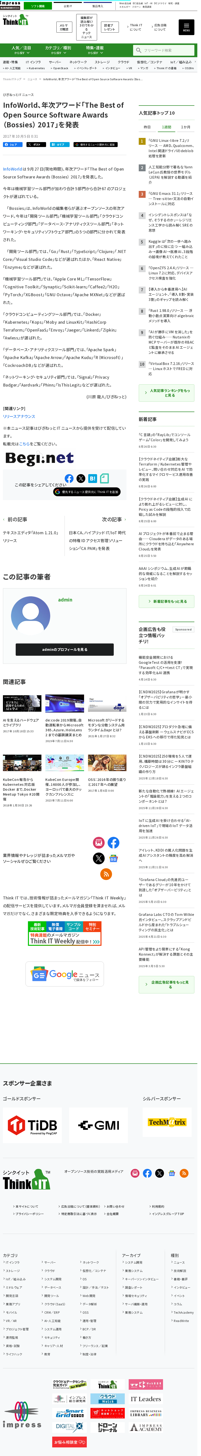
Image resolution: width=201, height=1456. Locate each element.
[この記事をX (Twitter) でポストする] (80, 478)
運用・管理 (89, 1321)
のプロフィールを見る (64, 649)
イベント (179, 1296)
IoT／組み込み (181, 62)
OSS (85, 1312)
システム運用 (53, 1329)
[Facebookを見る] (147, 1173)
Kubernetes (37, 68)
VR (130, 68)
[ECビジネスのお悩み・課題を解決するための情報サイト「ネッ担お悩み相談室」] (69, 1443)
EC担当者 (138, 3)
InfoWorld (13, 169)
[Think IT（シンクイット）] (26, 1186)
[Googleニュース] (113, 858)
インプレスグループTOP (168, 1214)
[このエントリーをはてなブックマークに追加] (92, 478)
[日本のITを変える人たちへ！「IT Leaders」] (146, 1400)
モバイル (11, 1312)
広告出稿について (160, 27)
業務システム (133, 1271)
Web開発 (89, 1296)
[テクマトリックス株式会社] (167, 1122)
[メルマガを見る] (135, 1173)
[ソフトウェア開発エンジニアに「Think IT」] (107, 1386)
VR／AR (11, 1321)
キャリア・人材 (53, 1346)
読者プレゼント (109, 27)
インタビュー (113, 68)
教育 (47, 1354)
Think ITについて (136, 27)
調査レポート (133, 1287)
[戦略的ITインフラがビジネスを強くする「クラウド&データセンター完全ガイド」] (69, 1386)
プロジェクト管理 (17, 1329)
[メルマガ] (99, 843)
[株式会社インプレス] (22, 1415)
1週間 (166, 127)
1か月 (185, 127)
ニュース (32, 79)
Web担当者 (125, 3)
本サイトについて (27, 1206)
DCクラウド (160, 3)
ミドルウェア (14, 1287)
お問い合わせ (116, 1206)
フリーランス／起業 (95, 1346)
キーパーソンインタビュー (142, 1279)
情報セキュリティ (136, 1296)
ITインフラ (33, 62)
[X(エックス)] (99, 858)
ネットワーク (78, 62)
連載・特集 (10, 62)
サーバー (55, 62)
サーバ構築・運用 (136, 1304)
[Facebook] (113, 843)
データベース (52, 1287)
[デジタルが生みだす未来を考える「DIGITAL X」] (69, 1429)
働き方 (87, 1337)
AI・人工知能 (13, 68)
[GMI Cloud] (98, 1125)
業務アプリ (13, 1304)
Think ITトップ (12, 79)
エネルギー (124, 7)
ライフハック (14, 1354)
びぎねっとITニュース (18, 94)
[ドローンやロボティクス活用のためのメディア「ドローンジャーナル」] (107, 1429)
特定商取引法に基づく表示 (79, 1214)
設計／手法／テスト (96, 1287)
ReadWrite (181, 1321)
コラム (178, 1304)
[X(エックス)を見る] (159, 1173)
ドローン (136, 7)
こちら (24, 444)
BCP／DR (89, 1329)
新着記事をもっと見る (170, 601)
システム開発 (53, 1279)
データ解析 (90, 1304)
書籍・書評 (181, 1279)
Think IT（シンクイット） (23, 19)
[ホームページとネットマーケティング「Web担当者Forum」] (146, 1386)
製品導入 (97, 6)
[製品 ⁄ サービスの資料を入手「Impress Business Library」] (146, 1414)
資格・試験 (13, 1346)
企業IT (68, 6)
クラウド (123, 62)
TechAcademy (184, 1312)
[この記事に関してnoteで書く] (104, 478)
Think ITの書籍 (167, 68)
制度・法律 (89, 1354)
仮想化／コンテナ (150, 62)
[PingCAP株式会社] (32, 1125)
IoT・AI (148, 3)
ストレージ (102, 62)
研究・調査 (173, 3)
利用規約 (158, 1206)
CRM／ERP (52, 1312)
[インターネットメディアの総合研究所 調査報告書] (69, 1400)
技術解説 (180, 1271)
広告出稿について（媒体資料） (80, 1206)
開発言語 (12, 1296)
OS (85, 1279)
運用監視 (12, 1337)
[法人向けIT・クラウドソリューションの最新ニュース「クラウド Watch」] (107, 1400)
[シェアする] (69, 478)
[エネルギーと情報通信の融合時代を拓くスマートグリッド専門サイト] (69, 1414)
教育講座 (147, 7)
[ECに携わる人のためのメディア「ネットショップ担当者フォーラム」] (107, 1414)
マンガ (144, 68)
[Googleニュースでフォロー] (171, 1173)
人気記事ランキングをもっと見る (170, 393)
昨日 (147, 127)
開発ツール (51, 1296)
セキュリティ (52, 1337)
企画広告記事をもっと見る (170, 984)
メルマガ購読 (64, 27)
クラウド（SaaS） (54, 1304)
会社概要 (113, 1214)
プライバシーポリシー (30, 1214)
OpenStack (60, 68)
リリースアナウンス (19, 416)
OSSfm (189, 68)
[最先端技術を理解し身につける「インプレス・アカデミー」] (146, 1429)
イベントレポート (86, 68)
